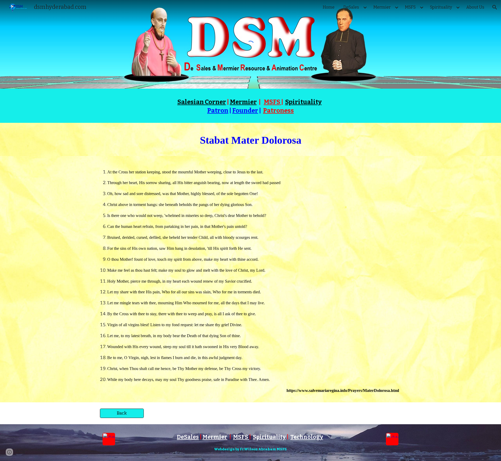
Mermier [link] (382, 7)
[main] (250, 106)
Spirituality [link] (441, 7)
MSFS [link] (410, 7)
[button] (494, 7)
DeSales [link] (351, 7)
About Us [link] (475, 7)
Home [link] (329, 7)
